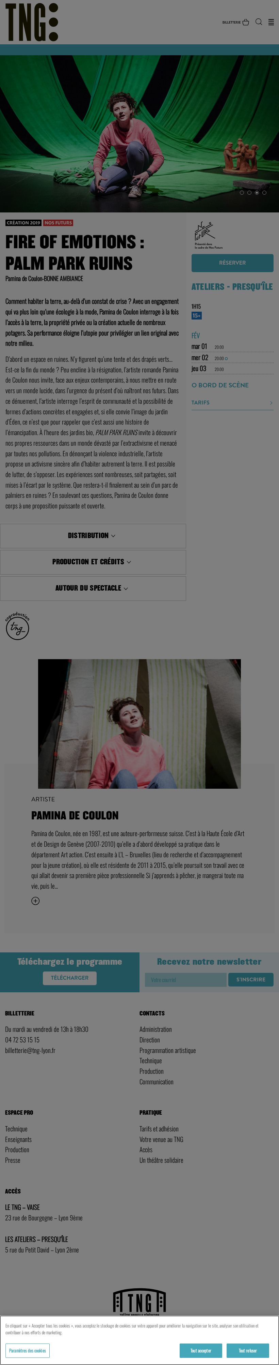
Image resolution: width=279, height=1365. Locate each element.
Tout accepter (201, 1350)
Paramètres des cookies (27, 1350)
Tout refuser (248, 1350)
